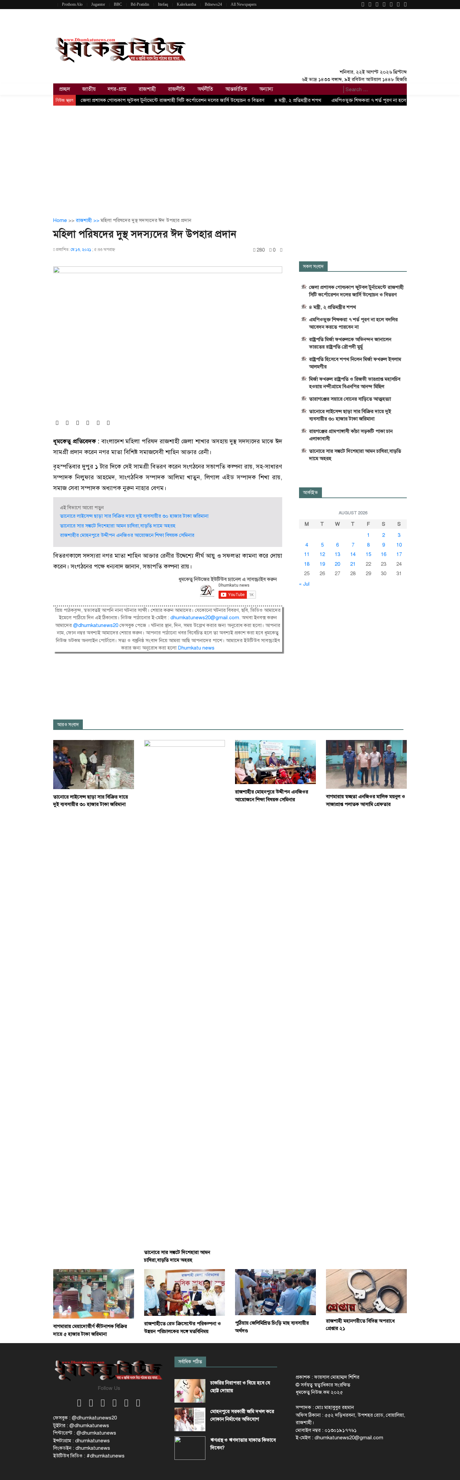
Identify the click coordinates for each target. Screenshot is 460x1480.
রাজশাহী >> (88, 220)
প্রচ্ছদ (64, 89)
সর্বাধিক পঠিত (190, 1362)
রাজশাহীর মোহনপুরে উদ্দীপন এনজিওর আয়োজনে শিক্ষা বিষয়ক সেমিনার (127, 535)
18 (306, 564)
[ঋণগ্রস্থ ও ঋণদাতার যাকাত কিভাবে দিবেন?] (189, 1448)
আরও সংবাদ (68, 725)
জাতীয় (89, 89)
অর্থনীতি (205, 89)
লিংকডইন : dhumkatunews (81, 1448)
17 (399, 554)
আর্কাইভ (310, 492)
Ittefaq (163, 4)
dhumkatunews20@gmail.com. (206, 618)
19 (322, 564)
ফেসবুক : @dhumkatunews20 (85, 1418)
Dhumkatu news (196, 648)
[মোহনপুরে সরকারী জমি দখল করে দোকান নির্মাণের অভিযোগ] (189, 1419)
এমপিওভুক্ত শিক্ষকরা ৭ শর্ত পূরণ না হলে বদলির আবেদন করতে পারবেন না (353, 323)
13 (337, 554)
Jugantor (98, 4)
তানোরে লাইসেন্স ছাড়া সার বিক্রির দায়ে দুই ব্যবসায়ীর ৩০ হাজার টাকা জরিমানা (134, 516)
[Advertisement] (230, 156)
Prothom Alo (72, 4)
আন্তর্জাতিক (236, 89)
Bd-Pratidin (140, 4)
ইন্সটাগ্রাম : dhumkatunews (81, 1441)
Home (60, 220)
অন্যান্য (266, 89)
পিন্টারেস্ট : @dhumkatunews (84, 1433)
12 (322, 554)
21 (353, 564)
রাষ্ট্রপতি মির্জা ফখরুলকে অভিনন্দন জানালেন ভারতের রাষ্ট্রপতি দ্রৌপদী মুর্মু (350, 343)
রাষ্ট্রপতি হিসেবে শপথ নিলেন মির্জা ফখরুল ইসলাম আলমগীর (355, 363)
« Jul (304, 584)
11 (306, 554)
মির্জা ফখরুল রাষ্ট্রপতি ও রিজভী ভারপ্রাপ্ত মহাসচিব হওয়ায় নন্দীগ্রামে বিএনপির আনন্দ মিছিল (354, 383)
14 (353, 554)
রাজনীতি (176, 89)
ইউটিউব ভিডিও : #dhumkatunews (89, 1456)
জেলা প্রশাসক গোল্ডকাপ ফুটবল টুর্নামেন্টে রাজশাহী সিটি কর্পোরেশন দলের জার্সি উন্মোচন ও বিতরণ (172, 100)
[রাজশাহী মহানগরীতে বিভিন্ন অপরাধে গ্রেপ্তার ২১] (366, 1291)
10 (399, 545)
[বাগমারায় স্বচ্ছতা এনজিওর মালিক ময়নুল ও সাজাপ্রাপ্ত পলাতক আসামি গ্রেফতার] (366, 764)
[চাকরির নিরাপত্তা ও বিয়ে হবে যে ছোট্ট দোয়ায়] (189, 1391)
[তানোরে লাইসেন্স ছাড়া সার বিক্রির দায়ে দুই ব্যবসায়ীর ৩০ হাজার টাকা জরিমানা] (93, 764)
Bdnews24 (213, 4)
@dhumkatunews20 (96, 625)
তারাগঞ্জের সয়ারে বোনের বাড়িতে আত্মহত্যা (350, 399)
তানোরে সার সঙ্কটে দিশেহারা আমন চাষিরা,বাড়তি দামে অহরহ (117, 526)
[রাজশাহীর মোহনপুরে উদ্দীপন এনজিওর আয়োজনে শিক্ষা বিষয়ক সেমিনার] (275, 762)
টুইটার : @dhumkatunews (81, 1425)
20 (337, 564)
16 (383, 554)
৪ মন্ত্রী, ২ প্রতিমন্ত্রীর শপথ (297, 100)
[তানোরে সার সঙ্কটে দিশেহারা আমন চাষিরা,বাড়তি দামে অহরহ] (184, 992)
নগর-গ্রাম (117, 89)
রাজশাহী (147, 89)
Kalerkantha (186, 4)
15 (368, 554)
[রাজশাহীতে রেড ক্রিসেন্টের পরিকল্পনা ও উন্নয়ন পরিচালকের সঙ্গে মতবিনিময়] (184, 1292)
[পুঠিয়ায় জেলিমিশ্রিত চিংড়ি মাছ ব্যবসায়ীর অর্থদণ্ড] (275, 1292)
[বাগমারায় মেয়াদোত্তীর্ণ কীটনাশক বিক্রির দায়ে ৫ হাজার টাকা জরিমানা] (93, 1294)
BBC (118, 4)
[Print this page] (281, 250)
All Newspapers (244, 4)
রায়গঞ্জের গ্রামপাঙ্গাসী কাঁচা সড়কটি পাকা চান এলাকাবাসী (351, 435)
